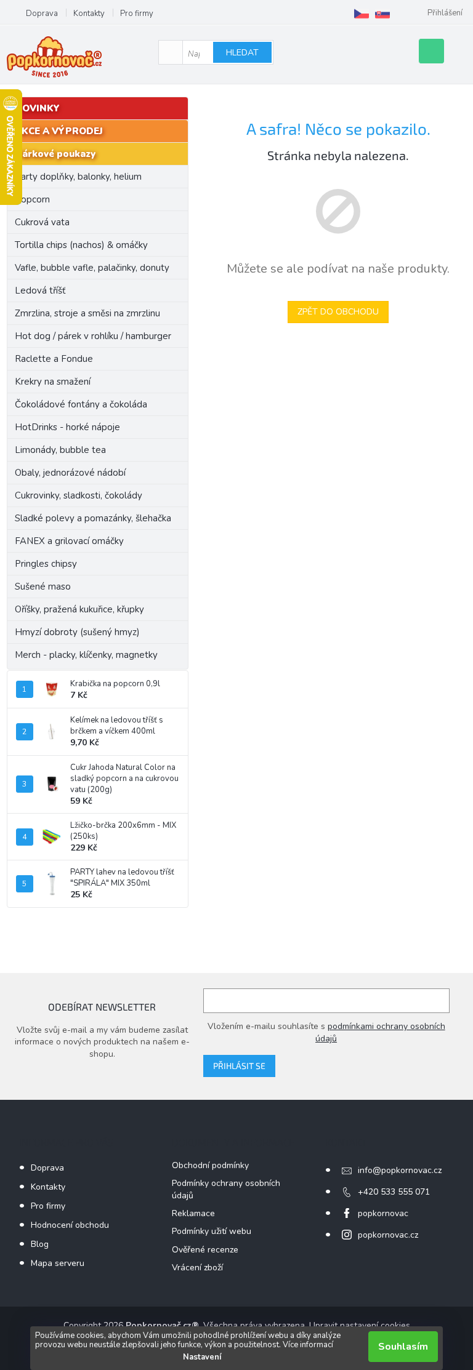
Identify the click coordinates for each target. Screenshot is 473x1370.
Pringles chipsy (46, 564)
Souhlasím (403, 1346)
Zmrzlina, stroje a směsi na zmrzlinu (87, 313)
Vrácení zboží (197, 1267)
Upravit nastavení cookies (359, 1325)
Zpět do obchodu (338, 312)
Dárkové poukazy (55, 154)
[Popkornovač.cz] (361, 13)
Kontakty (89, 13)
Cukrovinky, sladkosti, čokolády (78, 495)
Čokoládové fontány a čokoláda (81, 404)
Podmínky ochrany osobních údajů (226, 1189)
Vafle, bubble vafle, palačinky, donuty (92, 268)
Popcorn (32, 199)
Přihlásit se (239, 1065)
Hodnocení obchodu (70, 1225)
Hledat (242, 52)
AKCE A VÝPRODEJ (59, 131)
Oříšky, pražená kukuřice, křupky (79, 609)
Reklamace (193, 1213)
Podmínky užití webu (211, 1231)
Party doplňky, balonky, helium (78, 176)
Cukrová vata (42, 222)
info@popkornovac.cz (400, 1170)
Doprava (42, 13)
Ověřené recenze (205, 1250)
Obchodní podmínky (210, 1165)
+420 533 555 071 (394, 1192)
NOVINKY (37, 108)
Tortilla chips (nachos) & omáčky (81, 245)
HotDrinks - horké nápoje (67, 427)
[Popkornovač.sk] (382, 13)
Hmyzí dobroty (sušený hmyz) (77, 632)
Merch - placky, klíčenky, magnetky (86, 655)
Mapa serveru (57, 1263)
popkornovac (383, 1213)
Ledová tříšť (40, 290)
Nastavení (202, 1357)
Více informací (308, 1344)
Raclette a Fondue (54, 359)
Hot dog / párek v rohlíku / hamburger (93, 336)
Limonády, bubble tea (60, 450)
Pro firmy (136, 13)
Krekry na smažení (53, 381)
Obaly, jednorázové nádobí (70, 473)
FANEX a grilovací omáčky (69, 541)
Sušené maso (43, 586)
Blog (40, 1244)
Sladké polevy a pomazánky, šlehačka (93, 518)
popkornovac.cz (388, 1235)
